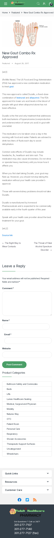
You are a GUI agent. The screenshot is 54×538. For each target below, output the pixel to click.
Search (38, 3)
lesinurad (21, 97)
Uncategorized (14, 449)
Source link (7, 235)
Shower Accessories (16, 439)
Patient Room (13, 424)
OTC (9, 419)
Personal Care (13, 429)
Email (7, 334)
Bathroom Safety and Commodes (22, 384)
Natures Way (13, 414)
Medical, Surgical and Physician (21, 404)
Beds (9, 389)
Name (6, 320)
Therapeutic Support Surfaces (21, 444)
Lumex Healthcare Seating (19, 399)
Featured (16, 12)
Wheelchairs (12, 454)
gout (11, 86)
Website (6, 348)
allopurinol (34, 97)
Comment (8, 288)
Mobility (10, 409)
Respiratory (12, 434)
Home (5, 12)
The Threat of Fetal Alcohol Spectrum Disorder (43, 246)
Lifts (8, 394)
